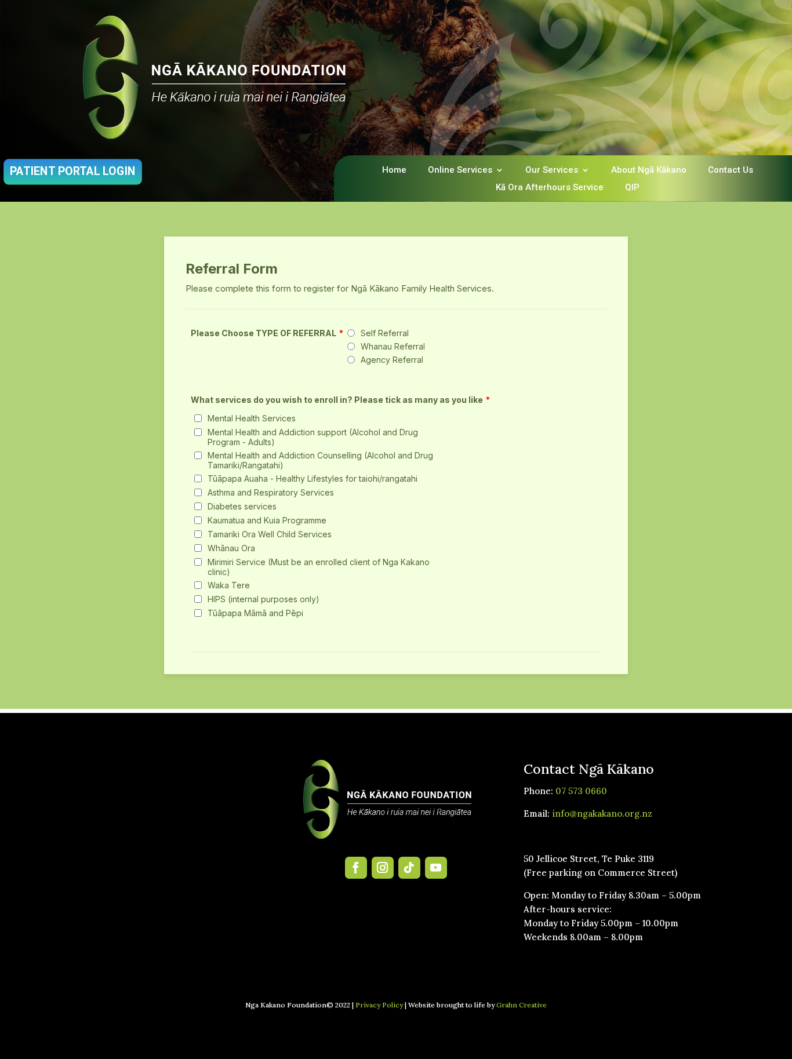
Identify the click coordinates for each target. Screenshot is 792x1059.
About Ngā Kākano (648, 170)
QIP (632, 187)
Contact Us (730, 170)
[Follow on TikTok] (409, 868)
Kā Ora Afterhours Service (550, 187)
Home (394, 170)
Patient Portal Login (73, 171)
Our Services (551, 170)
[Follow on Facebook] (356, 868)
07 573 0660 (581, 790)
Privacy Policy (379, 1004)
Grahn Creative (521, 1004)
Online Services (460, 170)
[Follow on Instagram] (383, 868)
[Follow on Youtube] (436, 868)
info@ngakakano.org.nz (602, 813)
